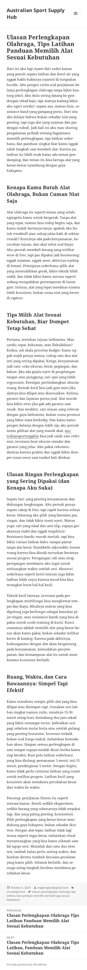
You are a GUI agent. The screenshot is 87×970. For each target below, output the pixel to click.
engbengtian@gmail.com (52, 888)
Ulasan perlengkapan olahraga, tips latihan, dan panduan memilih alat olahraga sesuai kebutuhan (41, 896)
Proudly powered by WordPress (27, 964)
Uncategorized (16, 892)
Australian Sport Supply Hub (36, 13)
